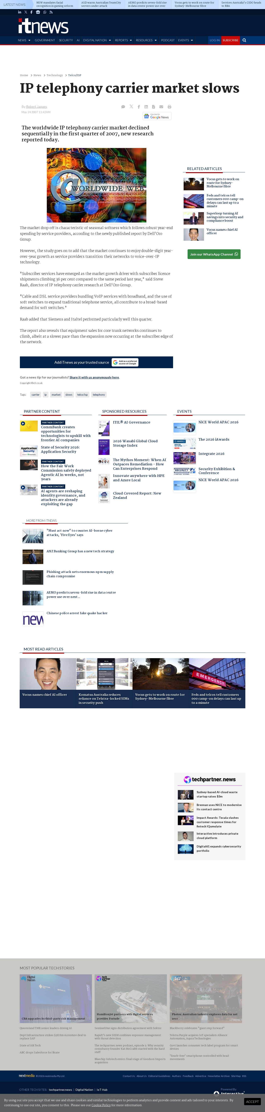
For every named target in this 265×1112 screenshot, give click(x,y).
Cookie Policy (101, 1105)
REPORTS (121, 40)
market (56, 394)
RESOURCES (144, 40)
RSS (244, 1076)
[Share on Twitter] (132, 107)
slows (68, 394)
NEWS (22, 40)
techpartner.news (60, 1089)
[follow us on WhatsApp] (45, 12)
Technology (55, 75)
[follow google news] (38, 12)
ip (46, 394)
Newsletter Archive (219, 1076)
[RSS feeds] (51, 12)
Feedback (188, 1076)
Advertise (200, 1076)
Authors (176, 1076)
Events (184, 411)
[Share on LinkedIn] (147, 107)
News (37, 75)
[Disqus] (94, 766)
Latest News (14, 4)
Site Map (236, 1076)
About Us (142, 1076)
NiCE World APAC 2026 (218, 422)
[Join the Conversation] (123, 107)
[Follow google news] (156, 116)
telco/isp (82, 394)
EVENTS (183, 40)
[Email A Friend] (162, 107)
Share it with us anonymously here (94, 377)
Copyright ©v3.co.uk (31, 382)
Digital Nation (84, 1089)
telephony (99, 394)
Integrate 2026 (211, 454)
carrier (36, 394)
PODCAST (168, 40)
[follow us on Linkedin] (20, 12)
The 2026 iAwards (214, 440)
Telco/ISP (74, 75)
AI (78, 40)
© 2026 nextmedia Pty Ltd (50, 1076)
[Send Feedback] (154, 107)
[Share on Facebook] (139, 107)
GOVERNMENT (45, 40)
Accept (252, 1102)
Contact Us (129, 1076)
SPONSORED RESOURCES (124, 411)
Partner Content (42, 411)
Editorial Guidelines (159, 1076)
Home (24, 75)
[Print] (168, 107)
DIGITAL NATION (95, 40)
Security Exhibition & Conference (217, 471)
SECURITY (66, 40)
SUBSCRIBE (230, 40)
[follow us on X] (26, 12)
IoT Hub (102, 1089)
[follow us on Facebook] (31, 12)
